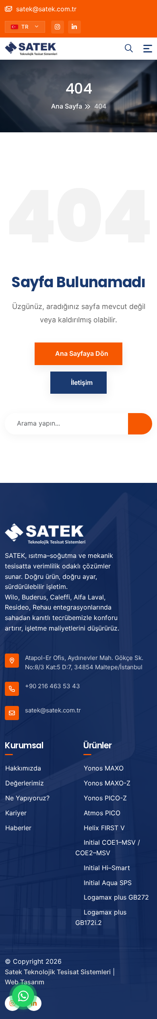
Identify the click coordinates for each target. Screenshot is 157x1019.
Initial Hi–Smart (107, 868)
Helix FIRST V (104, 828)
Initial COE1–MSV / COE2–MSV (107, 847)
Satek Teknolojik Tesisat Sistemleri (58, 972)
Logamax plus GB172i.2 (100, 917)
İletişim (82, 382)
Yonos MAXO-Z (107, 783)
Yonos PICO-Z (105, 798)
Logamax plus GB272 (116, 897)
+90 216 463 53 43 (52, 686)
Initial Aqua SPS (108, 883)
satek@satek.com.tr (45, 9)
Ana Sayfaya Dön (81, 353)
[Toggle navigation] (147, 48)
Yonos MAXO (104, 768)
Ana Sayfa (66, 106)
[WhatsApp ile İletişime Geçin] (23, 996)
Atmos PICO (102, 813)
